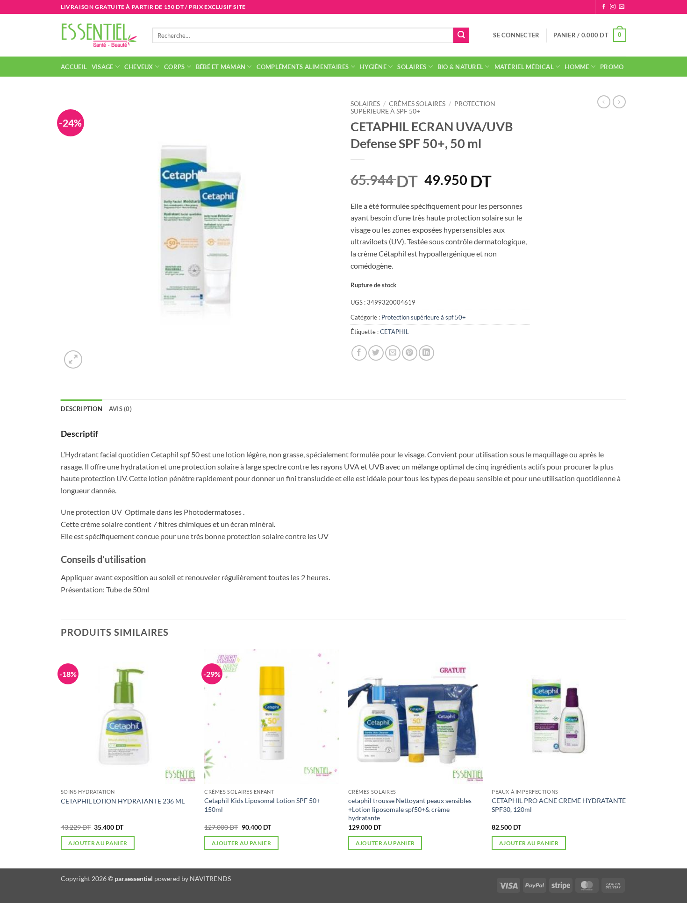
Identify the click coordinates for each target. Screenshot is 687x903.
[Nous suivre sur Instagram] (612, 7)
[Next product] (603, 101)
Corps (174, 67)
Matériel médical (524, 67)
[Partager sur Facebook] (359, 353)
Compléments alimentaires (303, 67)
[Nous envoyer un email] (621, 7)
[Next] (626, 757)
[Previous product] (619, 101)
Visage (103, 67)
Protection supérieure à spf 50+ (423, 317)
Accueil (74, 67)
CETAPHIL (394, 331)
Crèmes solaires (417, 103)
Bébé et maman (220, 67)
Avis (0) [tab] (120, 408)
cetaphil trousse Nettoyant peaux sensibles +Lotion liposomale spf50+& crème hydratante (410, 809)
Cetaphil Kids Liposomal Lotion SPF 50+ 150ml (262, 804)
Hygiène (373, 67)
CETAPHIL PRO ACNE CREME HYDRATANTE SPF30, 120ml (559, 804)
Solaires (411, 67)
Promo (611, 67)
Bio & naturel (460, 67)
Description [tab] (81, 408)
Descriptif (79, 433)
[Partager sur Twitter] (376, 353)
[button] (516, 35)
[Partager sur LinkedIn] (426, 353)
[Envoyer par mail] (393, 353)
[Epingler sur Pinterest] (409, 353)
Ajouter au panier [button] (98, 843)
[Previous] (61, 757)
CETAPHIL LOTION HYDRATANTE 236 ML (123, 801)
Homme (577, 67)
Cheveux (138, 67)
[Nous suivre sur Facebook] (604, 7)
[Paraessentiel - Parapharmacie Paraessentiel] (99, 35)
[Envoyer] (461, 35)
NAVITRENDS (210, 878)
